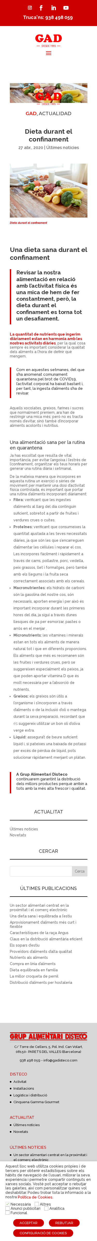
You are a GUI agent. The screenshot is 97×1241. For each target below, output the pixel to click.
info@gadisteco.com (60, 1060)
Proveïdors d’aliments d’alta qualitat (41, 951)
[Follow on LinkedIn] (53, 8)
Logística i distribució (30, 1095)
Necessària (21, 1204)
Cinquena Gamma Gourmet (36, 1102)
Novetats (18, 835)
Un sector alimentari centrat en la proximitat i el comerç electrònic (39, 907)
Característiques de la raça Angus (39, 933)
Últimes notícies (62, 147)
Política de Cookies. (35, 1197)
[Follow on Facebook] (41, 8)
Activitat (19, 1082)
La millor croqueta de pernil (34, 976)
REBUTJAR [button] (64, 1223)
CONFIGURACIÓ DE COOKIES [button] (43, 1233)
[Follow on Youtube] (66, 8)
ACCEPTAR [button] (29, 1223)
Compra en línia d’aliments (33, 964)
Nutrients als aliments (29, 957)
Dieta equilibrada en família (34, 970)
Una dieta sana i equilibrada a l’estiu (41, 916)
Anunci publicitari (25, 1208)
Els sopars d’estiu (25, 945)
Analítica (56, 1208)
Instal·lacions (23, 1088)
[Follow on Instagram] (30, 8)
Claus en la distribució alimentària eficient (46, 939)
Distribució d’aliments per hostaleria (41, 982)
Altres (45, 1204)
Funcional (19, 1213)
